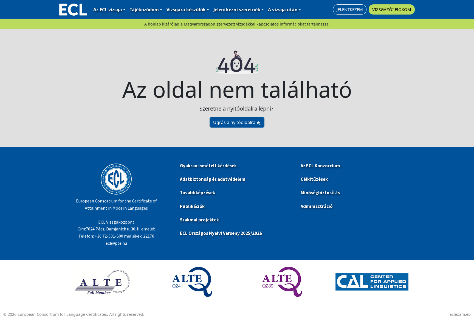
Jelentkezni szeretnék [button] (236, 10)
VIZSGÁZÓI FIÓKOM (391, 9)
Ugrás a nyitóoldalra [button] (234, 122)
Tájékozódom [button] (144, 10)
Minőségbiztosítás (320, 193)
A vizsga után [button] (283, 10)
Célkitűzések (314, 179)
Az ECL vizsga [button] (107, 10)
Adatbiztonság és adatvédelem (213, 179)
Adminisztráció (317, 206)
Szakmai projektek (199, 220)
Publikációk (192, 206)
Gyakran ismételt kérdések (209, 166)
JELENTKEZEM (350, 9)
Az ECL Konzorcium (320, 166)
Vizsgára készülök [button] (186, 10)
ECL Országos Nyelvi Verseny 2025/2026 (221, 233)
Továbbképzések (197, 193)
